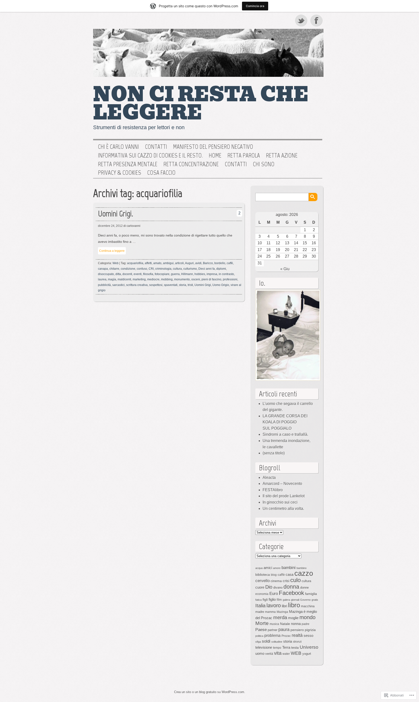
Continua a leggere (112, 250)
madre (259, 612)
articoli (179, 263)
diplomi (221, 268)
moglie (293, 618)
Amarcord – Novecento (282, 483)
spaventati (170, 285)
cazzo (303, 573)
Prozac (286, 636)
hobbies (199, 274)
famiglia (311, 594)
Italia (260, 605)
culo (295, 580)
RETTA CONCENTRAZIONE (191, 164)
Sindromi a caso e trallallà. (285, 434)
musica (274, 624)
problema (272, 635)
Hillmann (187, 274)
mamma (270, 612)
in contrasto (226, 274)
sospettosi (155, 285)
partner (272, 630)
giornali (295, 599)
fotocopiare (162, 274)
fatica (258, 599)
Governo (305, 599)
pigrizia (310, 630)
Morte (262, 623)
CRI (151, 268)
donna (291, 587)
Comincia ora (255, 6)
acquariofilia (135, 263)
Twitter (301, 20)
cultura (177, 268)
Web (116, 263)
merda (280, 617)
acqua (259, 568)
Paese (261, 629)
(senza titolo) (274, 453)
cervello (262, 580)
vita (278, 653)
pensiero (297, 630)
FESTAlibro (273, 490)
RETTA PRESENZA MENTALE (127, 164)
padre (305, 624)
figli (265, 599)
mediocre (153, 279)
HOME (215, 155)
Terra (286, 647)
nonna (296, 624)
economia (261, 594)
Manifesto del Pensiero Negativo (213, 147)
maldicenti (124, 279)
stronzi (297, 641)
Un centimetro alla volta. (283, 508)
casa (289, 574)
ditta (118, 274)
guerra (175, 274)
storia (182, 285)
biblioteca (262, 574)
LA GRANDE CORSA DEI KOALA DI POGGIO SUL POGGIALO (285, 422)
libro (294, 605)
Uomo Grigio (220, 285)
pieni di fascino (211, 279)
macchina (307, 606)
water (286, 653)
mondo (307, 617)
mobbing (167, 279)
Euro (273, 593)
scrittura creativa (137, 285)
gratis (315, 599)
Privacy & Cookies (119, 173)
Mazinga (282, 612)
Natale (285, 624)
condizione (128, 268)
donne (304, 587)
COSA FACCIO (161, 173)
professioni (230, 279)
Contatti (156, 147)
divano (277, 587)
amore (277, 568)
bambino (301, 568)
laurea (102, 279)
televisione (263, 647)
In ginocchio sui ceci (280, 502)
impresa (212, 274)
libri (284, 606)
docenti (127, 274)
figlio (272, 599)
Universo (309, 647)
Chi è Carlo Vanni (118, 147)
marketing (139, 279)
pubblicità (104, 285)
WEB (296, 653)
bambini (289, 567)
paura (284, 629)
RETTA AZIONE (282, 155)
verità (269, 653)
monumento (182, 279)
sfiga (258, 641)
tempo (277, 647)
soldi (266, 641)
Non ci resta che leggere (201, 103)
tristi (190, 285)
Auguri (189, 263)
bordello (219, 263)
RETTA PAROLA (243, 155)
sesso (308, 635)
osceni (195, 279)
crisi (286, 581)
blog (274, 574)
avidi (198, 263)
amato (157, 263)
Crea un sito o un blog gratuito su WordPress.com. (209, 692)
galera (286, 599)
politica (259, 635)
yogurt (306, 653)
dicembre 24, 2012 (110, 226)
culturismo (190, 268)
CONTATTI (236, 164)
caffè (230, 263)
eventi (138, 274)
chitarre (114, 268)
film (279, 599)
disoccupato (106, 274)
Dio (268, 587)
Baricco (208, 263)
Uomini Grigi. (115, 214)
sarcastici (118, 285)
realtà (297, 635)
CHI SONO (263, 164)
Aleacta (269, 477)
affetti (148, 263)
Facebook (316, 20)
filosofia (148, 274)
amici (268, 568)
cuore (259, 587)
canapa (103, 268)
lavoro (273, 605)
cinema (276, 581)
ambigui (168, 263)
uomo (259, 653)
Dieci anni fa (206, 268)
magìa (112, 279)
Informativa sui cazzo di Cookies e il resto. (150, 155)
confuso (142, 268)
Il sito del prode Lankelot (284, 496)
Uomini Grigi (202, 285)
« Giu (285, 269)
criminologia (163, 268)
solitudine (276, 641)
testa (295, 647)
